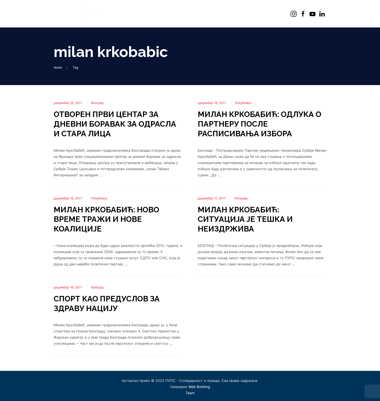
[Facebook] (303, 13)
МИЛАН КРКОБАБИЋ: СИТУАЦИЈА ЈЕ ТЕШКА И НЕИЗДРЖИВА (245, 219)
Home (58, 67)
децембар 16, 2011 (68, 287)
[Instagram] (294, 13)
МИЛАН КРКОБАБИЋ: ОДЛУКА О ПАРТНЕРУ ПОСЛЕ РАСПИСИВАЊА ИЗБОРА (259, 124)
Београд (97, 103)
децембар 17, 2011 (211, 198)
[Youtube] (313, 13)
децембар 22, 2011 (68, 103)
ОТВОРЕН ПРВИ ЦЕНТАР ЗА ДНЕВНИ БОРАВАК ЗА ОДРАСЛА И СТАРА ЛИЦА (115, 124)
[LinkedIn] (322, 13)
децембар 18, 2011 (68, 198)
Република (99, 198)
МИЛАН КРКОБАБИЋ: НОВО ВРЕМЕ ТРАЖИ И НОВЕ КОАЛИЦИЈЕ (106, 219)
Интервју (241, 198)
